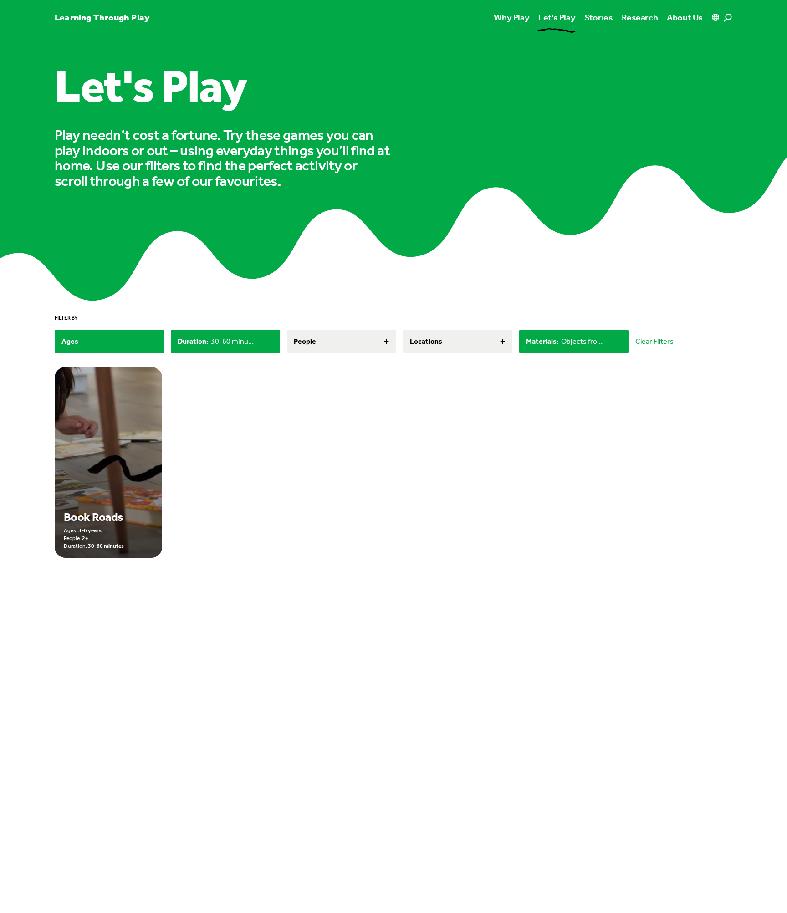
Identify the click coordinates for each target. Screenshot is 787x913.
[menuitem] (556, 17)
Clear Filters (654, 341)
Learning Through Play (102, 17)
